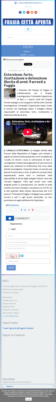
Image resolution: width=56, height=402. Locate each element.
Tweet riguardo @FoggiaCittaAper (18, 328)
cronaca (31, 55)
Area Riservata (11, 316)
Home (26, 51)
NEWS (23, 54)
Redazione (13, 205)
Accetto (28, 399)
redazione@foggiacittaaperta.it (30, 3)
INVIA (11, 267)
